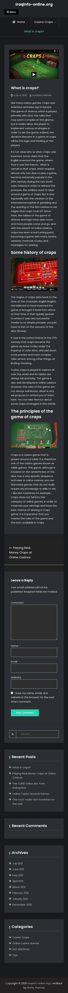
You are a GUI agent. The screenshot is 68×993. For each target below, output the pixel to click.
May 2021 (18, 875)
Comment (17, 602)
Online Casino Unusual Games (31, 793)
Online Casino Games (26, 943)
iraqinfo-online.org (34, 4)
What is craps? (22, 767)
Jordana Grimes (42, 95)
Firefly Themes (36, 987)
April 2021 (18, 881)
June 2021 (18, 869)
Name (15, 646)
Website (16, 677)
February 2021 (21, 893)
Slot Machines (21, 949)
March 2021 (19, 887)
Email (15, 661)
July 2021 (18, 863)
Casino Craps (43, 22)
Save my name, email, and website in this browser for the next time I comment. (32, 697)
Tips (15, 955)
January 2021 (20, 899)
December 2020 (22, 904)
